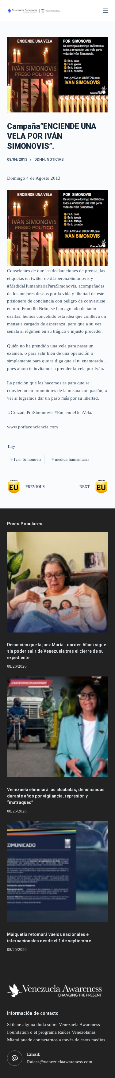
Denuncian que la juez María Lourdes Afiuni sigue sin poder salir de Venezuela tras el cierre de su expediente (56, 651)
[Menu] (105, 10)
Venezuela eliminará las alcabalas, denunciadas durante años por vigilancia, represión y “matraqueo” (56, 796)
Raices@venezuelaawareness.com (59, 1061)
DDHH (39, 159)
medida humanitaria (70, 459)
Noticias (55, 159)
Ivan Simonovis (25, 459)
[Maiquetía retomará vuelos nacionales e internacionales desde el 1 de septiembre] (57, 871)
